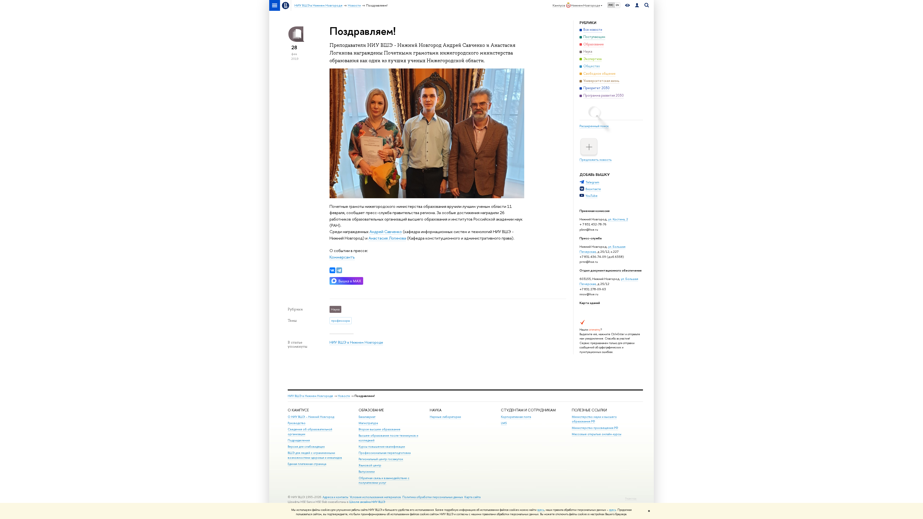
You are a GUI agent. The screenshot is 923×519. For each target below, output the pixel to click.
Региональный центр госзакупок (381, 459)
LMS (504, 423)
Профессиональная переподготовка (385, 453)
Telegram (592, 182)
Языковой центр (370, 465)
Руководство (297, 423)
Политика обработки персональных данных (432, 497)
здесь (540, 510)
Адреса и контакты (335, 497)
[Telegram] (339, 270)
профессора (340, 320)
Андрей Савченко (385, 231)
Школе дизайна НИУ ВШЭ (367, 502)
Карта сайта (472, 497)
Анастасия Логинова (387, 238)
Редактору (630, 498)
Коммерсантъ (342, 257)
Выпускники (367, 472)
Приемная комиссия (595, 211)
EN (617, 5)
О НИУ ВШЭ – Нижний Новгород (311, 417)
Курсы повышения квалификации (382, 447)
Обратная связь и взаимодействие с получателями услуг (384, 480)
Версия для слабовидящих (306, 447)
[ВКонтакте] (332, 270)
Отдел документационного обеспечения (611, 270)
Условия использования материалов (375, 497)
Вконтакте (593, 189)
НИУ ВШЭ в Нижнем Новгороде (356, 342)
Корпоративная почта (516, 417)
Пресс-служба (591, 238)
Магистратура (368, 423)
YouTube (592, 195)
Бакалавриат (367, 417)
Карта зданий (590, 303)
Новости (344, 396)
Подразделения (299, 440)
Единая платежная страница (307, 464)
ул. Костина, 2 (618, 219)
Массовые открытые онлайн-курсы (596, 434)
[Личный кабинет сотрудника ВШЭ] (637, 5)
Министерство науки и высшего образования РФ (594, 419)
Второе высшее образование (379, 429)
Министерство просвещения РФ (595, 428)
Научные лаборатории (445, 417)
